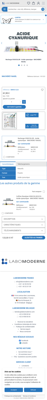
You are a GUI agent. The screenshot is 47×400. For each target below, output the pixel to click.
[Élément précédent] (1, 43)
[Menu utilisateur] (38, 3)
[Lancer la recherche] (43, 9)
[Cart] (33, 3)
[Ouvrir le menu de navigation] (43, 3)
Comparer (10, 157)
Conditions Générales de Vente (25, 324)
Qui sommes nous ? (25, 352)
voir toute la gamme (14, 107)
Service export (25, 329)
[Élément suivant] (45, 43)
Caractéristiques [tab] (8, 164)
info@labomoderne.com (24, 282)
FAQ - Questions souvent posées (25, 357)
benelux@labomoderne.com (25, 312)
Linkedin (25, 343)
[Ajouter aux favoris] (42, 90)
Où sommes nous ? (25, 354)
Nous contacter (25, 331)
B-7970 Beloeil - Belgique (23, 303)
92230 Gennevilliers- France (23, 298)
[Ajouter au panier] (24, 102)
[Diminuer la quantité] (4, 102)
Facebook (24, 340)
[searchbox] (24, 9)
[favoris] (28, 3)
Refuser (33, 390)
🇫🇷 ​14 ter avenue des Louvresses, (23, 295)
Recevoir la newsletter (25, 322)
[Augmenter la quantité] (20, 102)
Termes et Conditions (29, 396)
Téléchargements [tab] (24, 164)
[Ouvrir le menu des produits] (4, 9)
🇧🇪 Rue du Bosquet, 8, (23, 300)
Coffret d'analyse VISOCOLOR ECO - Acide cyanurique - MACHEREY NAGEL (30, 197)
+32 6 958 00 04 (24, 314)
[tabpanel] (23, 173)
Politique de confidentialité (25, 327)
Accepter (14, 390)
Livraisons (25, 366)
